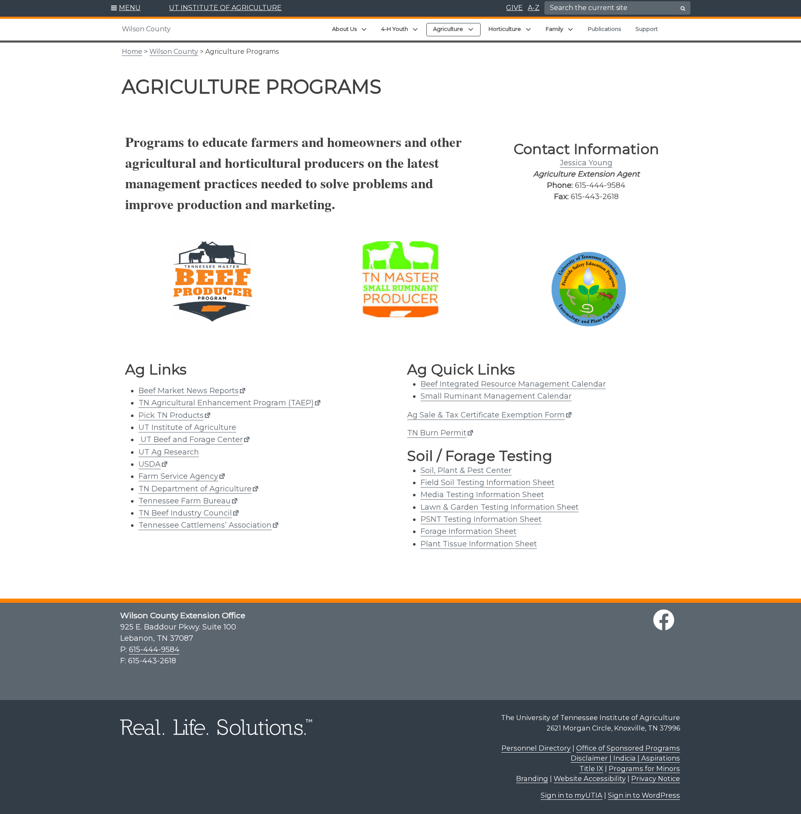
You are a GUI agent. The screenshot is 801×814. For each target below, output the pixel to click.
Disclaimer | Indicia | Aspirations (625, 758)
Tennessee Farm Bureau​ (185, 501)
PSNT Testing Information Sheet (481, 519)
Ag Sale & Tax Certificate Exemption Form (486, 415)
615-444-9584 (154, 649)
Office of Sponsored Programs (628, 748)
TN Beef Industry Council (185, 513)
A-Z (533, 8)
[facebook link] (663, 619)
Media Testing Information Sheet (482, 494)
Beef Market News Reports (189, 390)
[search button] (682, 8)
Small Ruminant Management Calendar (496, 396)
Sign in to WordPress (644, 795)
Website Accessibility (590, 778)
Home (132, 52)
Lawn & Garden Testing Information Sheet (500, 507)
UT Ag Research (169, 452)
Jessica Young (586, 162)
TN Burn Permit (436, 432)
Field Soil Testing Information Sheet (487, 482)
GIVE (514, 8)
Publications (604, 28)
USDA (150, 464)
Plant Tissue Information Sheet (479, 544)
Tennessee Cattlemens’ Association (205, 525)
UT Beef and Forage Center (191, 439)
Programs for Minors (644, 768)
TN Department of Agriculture (195, 488)
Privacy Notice (655, 778)
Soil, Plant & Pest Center (466, 470)
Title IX (591, 768)
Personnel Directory (536, 748)
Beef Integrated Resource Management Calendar (513, 384)
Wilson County (146, 29)
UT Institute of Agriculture (187, 427)
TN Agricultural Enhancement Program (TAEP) (226, 402)
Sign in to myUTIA (571, 795)
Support (646, 28)
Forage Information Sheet (468, 531)
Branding (532, 778)
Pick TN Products (171, 415)
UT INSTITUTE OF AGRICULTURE (225, 8)
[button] (125, 8)
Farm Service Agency (178, 476)
